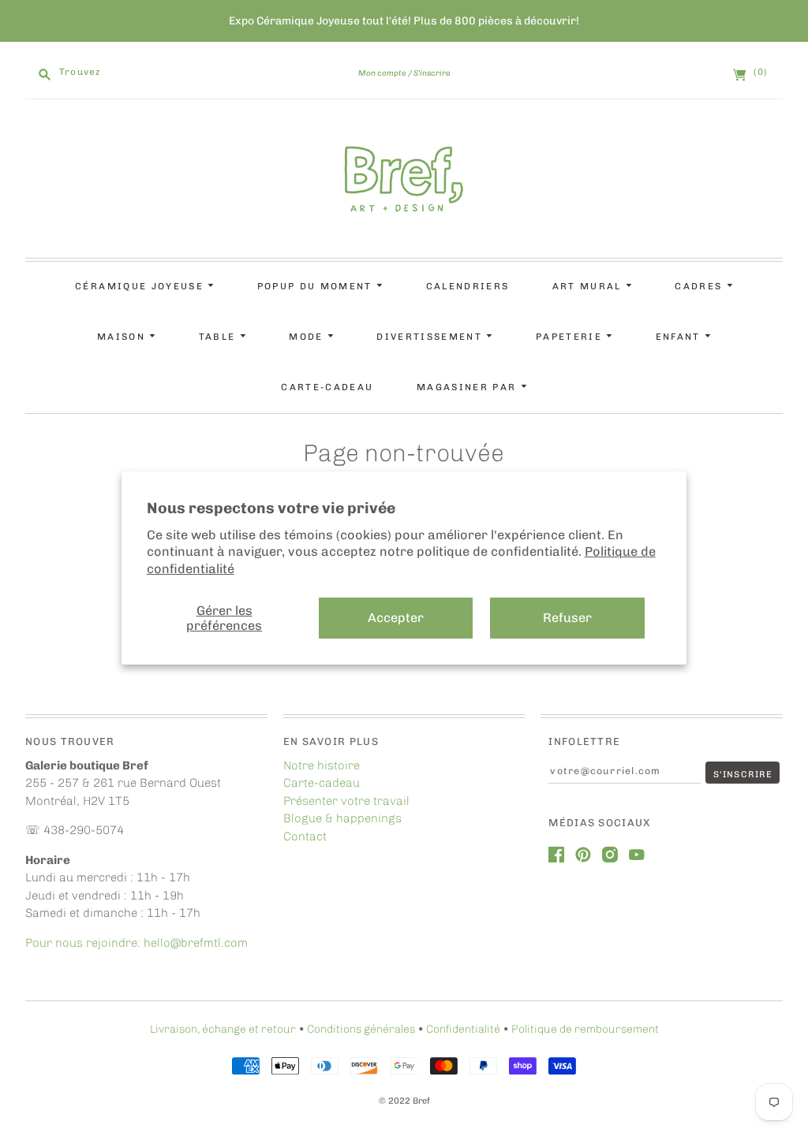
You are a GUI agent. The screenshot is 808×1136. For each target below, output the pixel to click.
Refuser (567, 617)
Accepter (396, 617)
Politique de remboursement (585, 1029)
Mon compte (382, 73)
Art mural (589, 286)
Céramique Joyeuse (141, 286)
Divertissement (431, 336)
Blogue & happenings (342, 818)
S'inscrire (432, 73)
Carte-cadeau (327, 387)
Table (219, 336)
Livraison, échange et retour (223, 1029)
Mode (308, 336)
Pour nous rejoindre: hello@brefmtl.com (138, 943)
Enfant (680, 336)
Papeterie (571, 336)
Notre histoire (321, 765)
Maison (123, 336)
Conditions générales (361, 1029)
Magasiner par (469, 387)
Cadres (700, 286)
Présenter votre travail (346, 801)
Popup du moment (316, 286)
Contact (305, 836)
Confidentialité (463, 1029)
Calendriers (468, 286)
